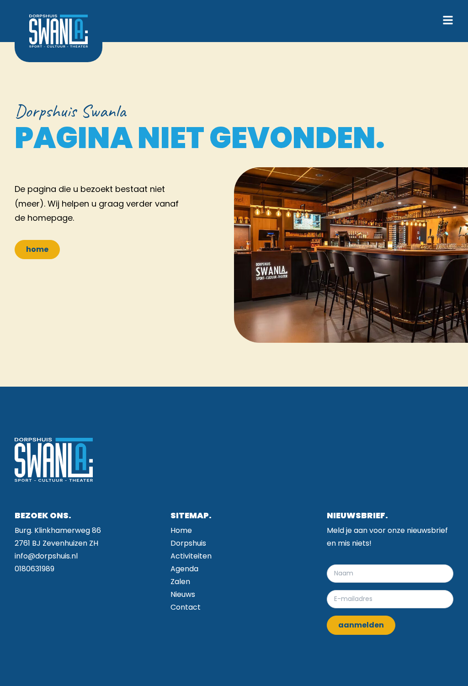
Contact (185, 607)
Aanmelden (361, 625)
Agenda (184, 569)
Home (181, 530)
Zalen (180, 581)
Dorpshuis (188, 543)
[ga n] (58, 31)
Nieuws (182, 594)
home (37, 249)
